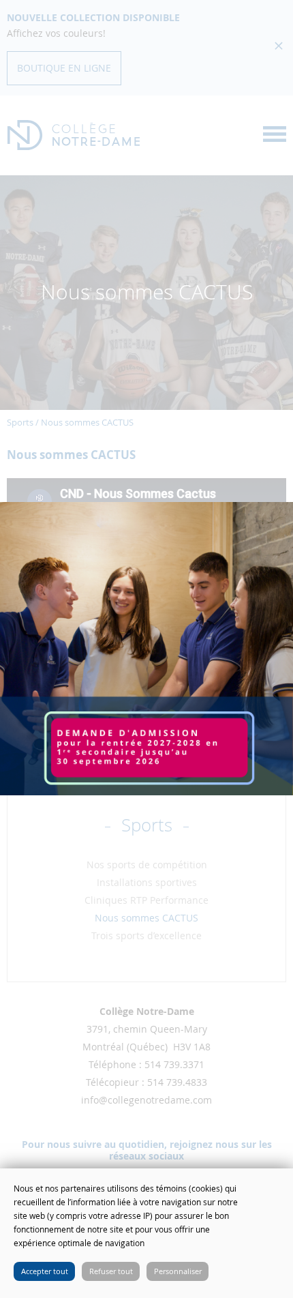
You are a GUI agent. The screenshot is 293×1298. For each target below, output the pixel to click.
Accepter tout (44, 1271)
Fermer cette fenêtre (272, 1189)
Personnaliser (178, 1271)
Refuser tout (111, 1271)
